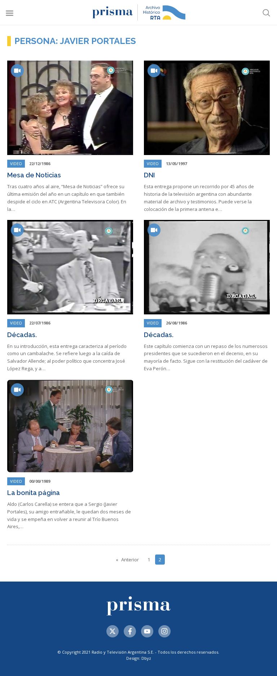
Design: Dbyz (138, 658)
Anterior (130, 559)
